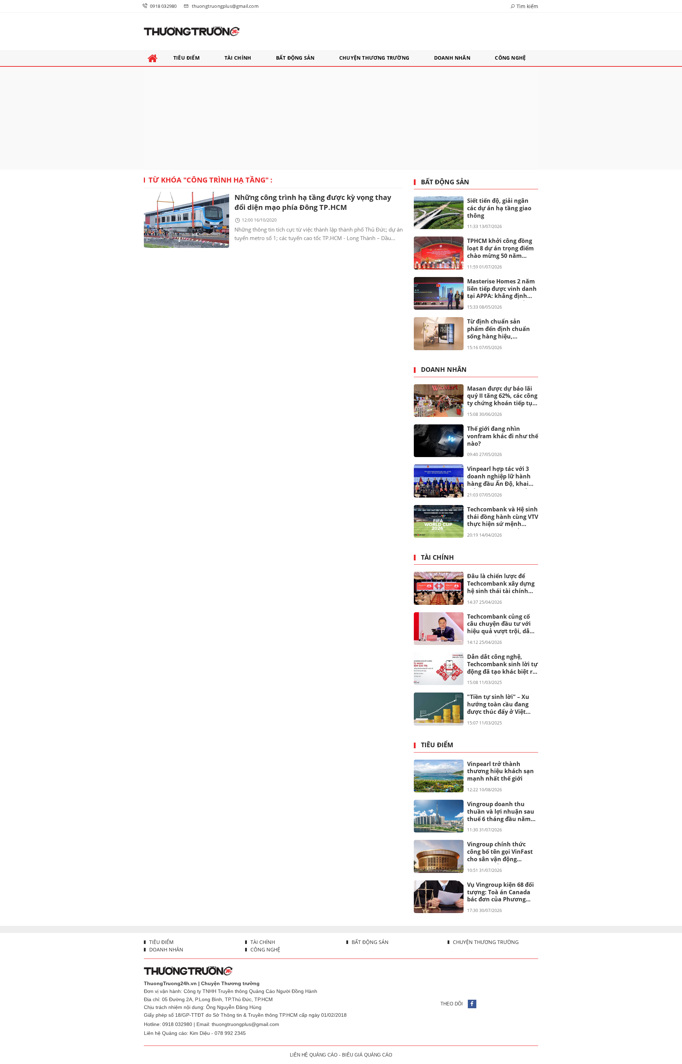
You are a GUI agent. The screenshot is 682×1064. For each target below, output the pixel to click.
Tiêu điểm (437, 745)
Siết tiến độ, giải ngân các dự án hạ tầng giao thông (499, 208)
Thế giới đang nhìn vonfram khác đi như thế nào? (502, 436)
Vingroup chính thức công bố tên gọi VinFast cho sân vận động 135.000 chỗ (500, 852)
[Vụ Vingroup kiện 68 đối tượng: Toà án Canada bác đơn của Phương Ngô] (439, 896)
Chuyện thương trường (485, 942)
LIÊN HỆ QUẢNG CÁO (313, 1055)
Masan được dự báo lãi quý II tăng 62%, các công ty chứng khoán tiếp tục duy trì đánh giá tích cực (502, 396)
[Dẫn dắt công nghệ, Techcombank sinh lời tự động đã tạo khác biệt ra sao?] (439, 668)
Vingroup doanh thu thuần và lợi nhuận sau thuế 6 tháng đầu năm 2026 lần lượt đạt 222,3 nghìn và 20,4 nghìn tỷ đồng (500, 812)
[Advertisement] (341, 118)
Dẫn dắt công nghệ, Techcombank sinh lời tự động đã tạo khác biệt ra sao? (502, 664)
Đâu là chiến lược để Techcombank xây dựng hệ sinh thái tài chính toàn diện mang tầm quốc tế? (501, 584)
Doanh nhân (444, 370)
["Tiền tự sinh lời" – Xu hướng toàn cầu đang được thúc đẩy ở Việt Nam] (439, 709)
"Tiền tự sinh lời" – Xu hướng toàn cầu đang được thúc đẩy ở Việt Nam (498, 704)
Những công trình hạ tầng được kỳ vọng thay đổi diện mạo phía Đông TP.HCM (312, 202)
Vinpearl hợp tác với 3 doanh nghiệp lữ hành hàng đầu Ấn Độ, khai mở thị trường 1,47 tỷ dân (499, 476)
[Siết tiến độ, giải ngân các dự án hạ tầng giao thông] (439, 212)
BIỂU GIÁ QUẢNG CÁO (367, 1055)
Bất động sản (445, 182)
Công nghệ (264, 949)
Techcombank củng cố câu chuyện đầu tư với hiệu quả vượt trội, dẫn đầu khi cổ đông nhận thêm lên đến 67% (500, 624)
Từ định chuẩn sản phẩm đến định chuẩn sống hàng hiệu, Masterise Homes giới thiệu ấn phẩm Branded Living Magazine (501, 329)
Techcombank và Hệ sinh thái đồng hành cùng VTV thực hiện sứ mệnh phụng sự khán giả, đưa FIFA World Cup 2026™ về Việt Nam (502, 517)
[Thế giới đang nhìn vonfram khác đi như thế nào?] (439, 440)
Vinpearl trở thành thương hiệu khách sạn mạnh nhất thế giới (500, 771)
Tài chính (437, 557)
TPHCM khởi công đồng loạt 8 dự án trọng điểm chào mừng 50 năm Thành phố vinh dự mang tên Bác (500, 248)
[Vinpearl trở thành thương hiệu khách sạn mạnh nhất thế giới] (439, 776)
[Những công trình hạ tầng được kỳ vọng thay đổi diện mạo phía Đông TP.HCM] (186, 220)
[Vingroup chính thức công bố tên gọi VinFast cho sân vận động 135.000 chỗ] (439, 856)
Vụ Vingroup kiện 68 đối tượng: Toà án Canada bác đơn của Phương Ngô (500, 892)
